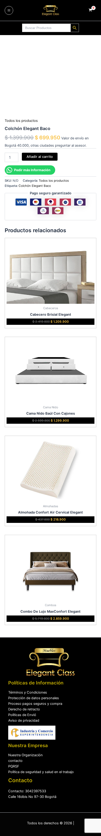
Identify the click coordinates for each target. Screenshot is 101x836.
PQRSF (13, 766)
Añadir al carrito (40, 157)
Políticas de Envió (22, 715)
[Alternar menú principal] (9, 10)
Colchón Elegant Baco (35, 186)
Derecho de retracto (24, 709)
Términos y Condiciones (27, 692)
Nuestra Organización (25, 755)
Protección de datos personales (33, 698)
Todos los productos (21, 121)
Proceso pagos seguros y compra (35, 704)
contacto (15, 761)
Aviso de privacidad (23, 720)
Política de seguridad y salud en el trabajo (41, 772)
